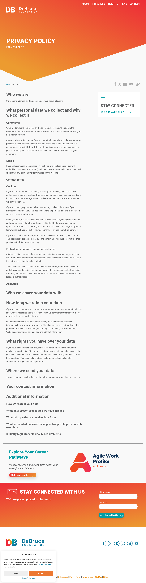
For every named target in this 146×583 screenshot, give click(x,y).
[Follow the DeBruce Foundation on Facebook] (103, 545)
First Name (106, 492)
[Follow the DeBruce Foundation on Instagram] (123, 545)
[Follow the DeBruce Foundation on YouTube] (136, 545)
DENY (16, 573)
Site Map (98, 577)
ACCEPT (41, 573)
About (85, 4)
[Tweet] (119, 85)
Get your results (19, 475)
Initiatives (98, 4)
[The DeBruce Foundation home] (22, 9)
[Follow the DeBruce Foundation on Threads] (130, 545)
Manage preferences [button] (29, 578)
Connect (135, 4)
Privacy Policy (75, 577)
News (124, 4)
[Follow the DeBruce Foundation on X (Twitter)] (110, 545)
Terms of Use (87, 577)
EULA (105, 577)
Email (103, 502)
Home (8, 84)
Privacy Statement (45, 564)
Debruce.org (63, 577)
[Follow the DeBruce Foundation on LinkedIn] (117, 545)
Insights (113, 4)
